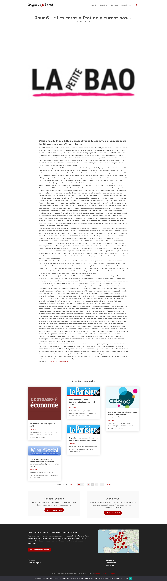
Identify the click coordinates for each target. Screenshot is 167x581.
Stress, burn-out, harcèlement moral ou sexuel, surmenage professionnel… (122, 414)
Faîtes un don (114, 512)
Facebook (110, 563)
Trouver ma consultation (39, 550)
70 (102, 484)
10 (79, 484)
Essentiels (114, 5)
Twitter (109, 565)
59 (89, 484)
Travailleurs (104, 5)
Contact (109, 560)
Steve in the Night (108, 574)
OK (131, 578)
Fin (110, 484)
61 (96, 484)
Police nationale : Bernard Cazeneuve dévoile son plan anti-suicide (82, 402)
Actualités (93, 5)
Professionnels (126, 5)
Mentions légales (34, 563)
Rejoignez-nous (55, 510)
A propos (31, 560)
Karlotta (97, 574)
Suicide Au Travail (83, 22)
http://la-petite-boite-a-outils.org (57, 361)
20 (83, 484)
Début (70, 484)
